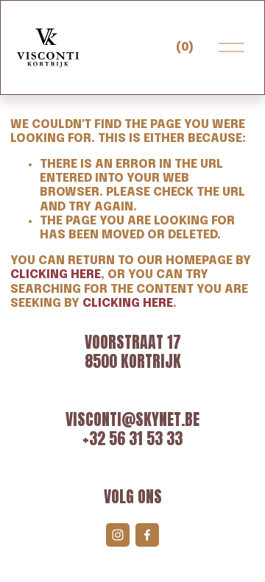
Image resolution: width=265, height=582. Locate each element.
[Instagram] (118, 535)
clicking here (55, 275)
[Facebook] (147, 535)
